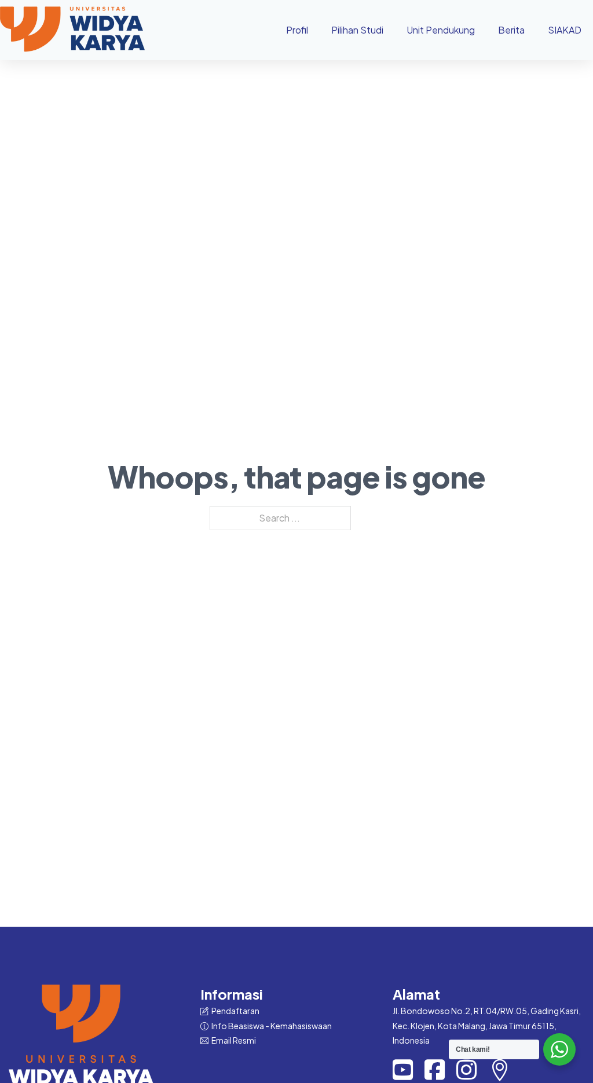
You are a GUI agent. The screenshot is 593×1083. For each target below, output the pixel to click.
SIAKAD (564, 30)
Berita (511, 30)
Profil (297, 30)
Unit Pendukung (441, 30)
